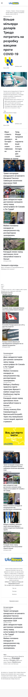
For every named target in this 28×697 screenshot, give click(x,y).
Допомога (10, 658)
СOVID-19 (9, 16)
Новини (13, 11)
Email (2, 286)
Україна (14, 662)
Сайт (2, 287)
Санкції (20, 660)
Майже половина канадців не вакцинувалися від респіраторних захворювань (11, 230)
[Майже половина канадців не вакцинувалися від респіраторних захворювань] (14, 223)
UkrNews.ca (18, 66)
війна (19, 662)
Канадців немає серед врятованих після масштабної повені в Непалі (12, 546)
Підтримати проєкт (14, 601)
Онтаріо (13, 660)
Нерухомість (6, 660)
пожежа (5, 663)
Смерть (5, 662)
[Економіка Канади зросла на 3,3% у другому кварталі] (10, 323)
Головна (8, 11)
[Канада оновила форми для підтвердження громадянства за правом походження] (10, 340)
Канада (16, 658)
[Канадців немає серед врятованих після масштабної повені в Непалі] (14, 249)
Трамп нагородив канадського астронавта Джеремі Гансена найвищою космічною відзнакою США (13, 178)
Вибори (16, 656)
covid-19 (5, 656)
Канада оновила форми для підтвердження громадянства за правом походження (12, 343)
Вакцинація (6, 112)
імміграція (16, 663)
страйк (9, 663)
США (17, 660)
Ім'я (2, 284)
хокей (12, 663)
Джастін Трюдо (12, 112)
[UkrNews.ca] (14, 3)
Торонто (9, 662)
